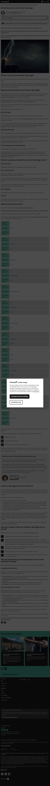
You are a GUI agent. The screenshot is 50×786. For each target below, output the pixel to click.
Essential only (16, 402)
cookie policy (35, 391)
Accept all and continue (19, 396)
